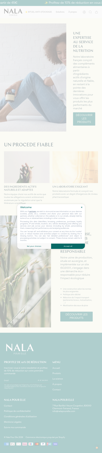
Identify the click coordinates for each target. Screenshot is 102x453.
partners (32, 212)
